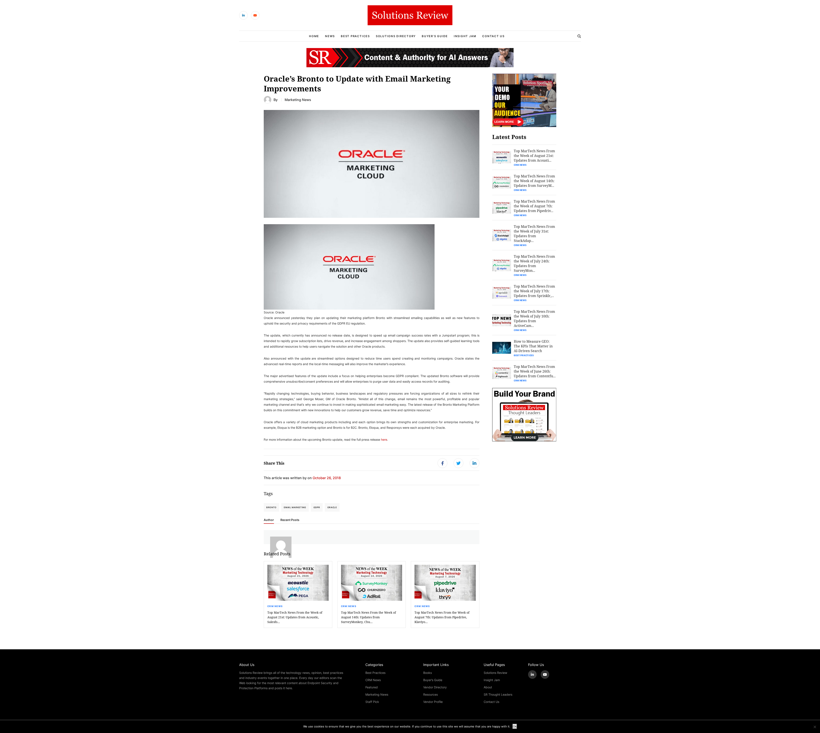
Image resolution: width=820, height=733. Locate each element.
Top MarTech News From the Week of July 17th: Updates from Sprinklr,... (534, 291)
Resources (430, 694)
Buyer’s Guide (435, 36)
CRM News (275, 606)
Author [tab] (269, 520)
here (384, 439)
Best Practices (355, 36)
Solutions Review (495, 673)
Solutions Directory (396, 36)
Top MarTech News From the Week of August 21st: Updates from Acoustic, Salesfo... (294, 617)
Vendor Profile (433, 702)
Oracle (332, 507)
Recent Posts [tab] (289, 520)
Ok (515, 726)
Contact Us (493, 36)
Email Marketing (295, 507)
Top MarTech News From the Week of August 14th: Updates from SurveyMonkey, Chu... (368, 617)
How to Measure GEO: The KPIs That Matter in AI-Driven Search (533, 346)
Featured (371, 687)
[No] (815, 727)
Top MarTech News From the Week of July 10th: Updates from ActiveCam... (534, 318)
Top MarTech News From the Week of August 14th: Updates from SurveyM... (534, 181)
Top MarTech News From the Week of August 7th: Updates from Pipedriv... (534, 206)
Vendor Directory (435, 687)
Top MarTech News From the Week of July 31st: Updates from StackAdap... (534, 233)
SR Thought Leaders (498, 694)
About (488, 687)
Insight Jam (465, 36)
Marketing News (298, 99)
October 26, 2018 (327, 477)
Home (314, 36)
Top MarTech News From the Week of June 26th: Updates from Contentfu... (535, 371)
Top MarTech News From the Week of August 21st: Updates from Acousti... (534, 155)
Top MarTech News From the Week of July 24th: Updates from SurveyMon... (534, 263)
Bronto (271, 507)
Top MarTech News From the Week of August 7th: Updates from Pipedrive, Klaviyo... (441, 617)
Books (427, 673)
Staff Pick (372, 702)
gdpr (316, 507)
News (330, 36)
